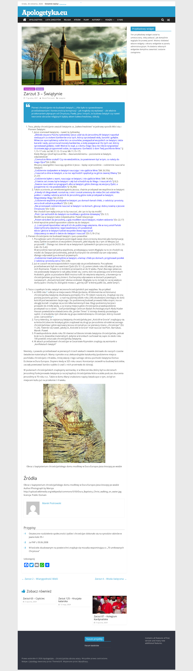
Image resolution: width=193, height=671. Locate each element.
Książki (108, 19)
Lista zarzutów (53, 19)
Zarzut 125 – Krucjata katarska (69, 600)
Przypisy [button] (30, 527)
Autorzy (96, 19)
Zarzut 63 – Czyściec (34, 598)
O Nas (120, 19)
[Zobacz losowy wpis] (168, 20)
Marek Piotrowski (48, 98)
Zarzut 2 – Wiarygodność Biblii (40, 578)
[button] (45, 244)
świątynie (62, 98)
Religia (67, 19)
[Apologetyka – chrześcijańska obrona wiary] (25, 20)
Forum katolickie (92, 645)
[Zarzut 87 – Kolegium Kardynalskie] (110, 597)
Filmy (86, 19)
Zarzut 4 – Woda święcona (111, 578)
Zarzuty (40, 89)
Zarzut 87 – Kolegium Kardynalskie (105, 618)
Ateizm (77, 19)
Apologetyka (35, 19)
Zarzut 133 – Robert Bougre (71, 4)
